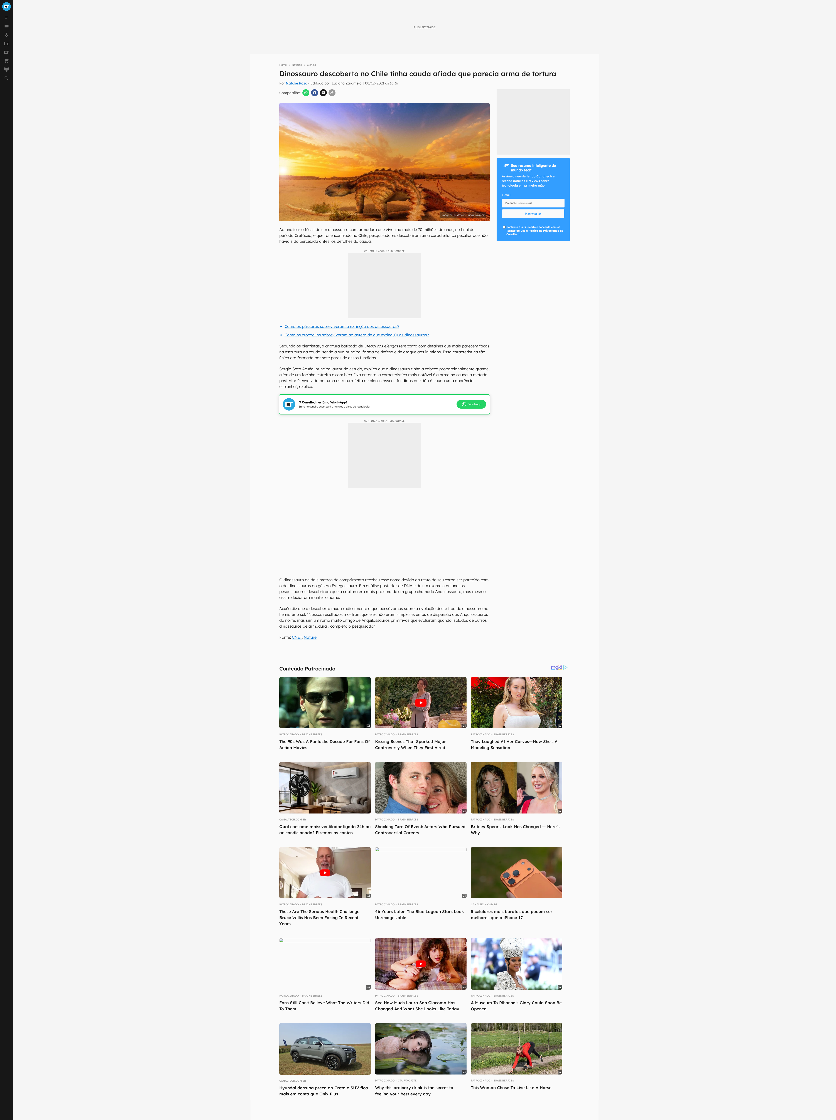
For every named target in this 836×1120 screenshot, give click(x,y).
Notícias (297, 64)
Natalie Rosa (296, 83)
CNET (297, 637)
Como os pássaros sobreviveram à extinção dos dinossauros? (342, 326)
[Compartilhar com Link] (332, 92)
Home (283, 64)
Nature (310, 637)
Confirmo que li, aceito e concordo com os (534, 230)
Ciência (311, 64)
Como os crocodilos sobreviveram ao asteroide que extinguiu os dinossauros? (357, 334)
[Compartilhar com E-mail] (323, 92)
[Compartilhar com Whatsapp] (305, 92)
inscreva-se (533, 214)
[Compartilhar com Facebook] (314, 92)
